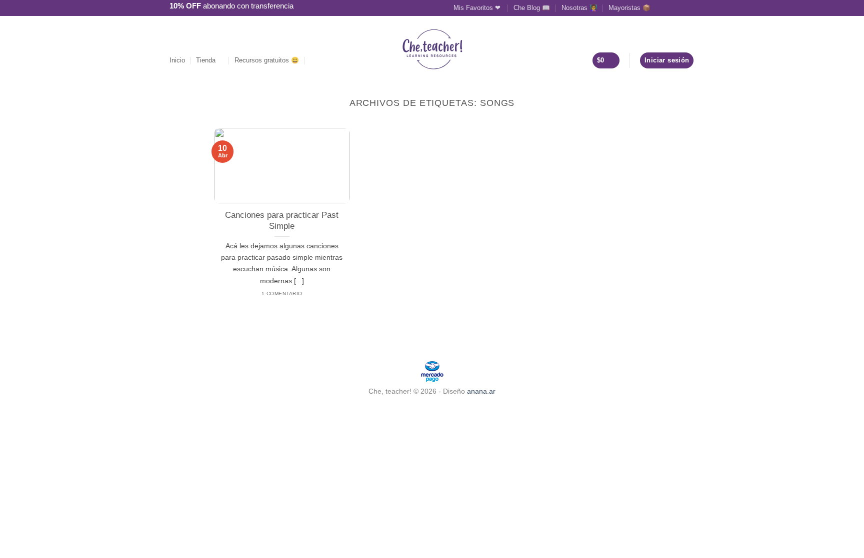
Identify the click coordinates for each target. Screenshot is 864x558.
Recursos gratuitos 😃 (266, 60)
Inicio (177, 60)
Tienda (206, 60)
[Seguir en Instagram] (671, 7)
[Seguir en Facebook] (661, 7)
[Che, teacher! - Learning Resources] (432, 49)
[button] (314, 60)
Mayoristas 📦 (629, 7)
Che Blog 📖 (532, 7)
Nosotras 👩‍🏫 (580, 7)
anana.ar (481, 391)
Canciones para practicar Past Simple (281, 220)
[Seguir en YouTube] (689, 7)
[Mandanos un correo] (680, 7)
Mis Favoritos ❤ (478, 7)
